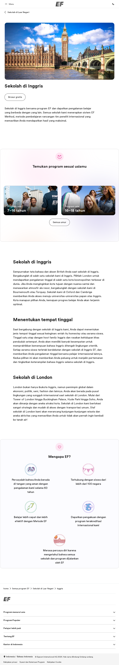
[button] (10, 4)
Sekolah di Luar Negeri (18, 12)
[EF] (60, 4)
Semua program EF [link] (20, 588)
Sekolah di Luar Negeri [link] (43, 588)
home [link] (6, 588)
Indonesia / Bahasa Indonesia (19, 656)
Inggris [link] (60, 588)
